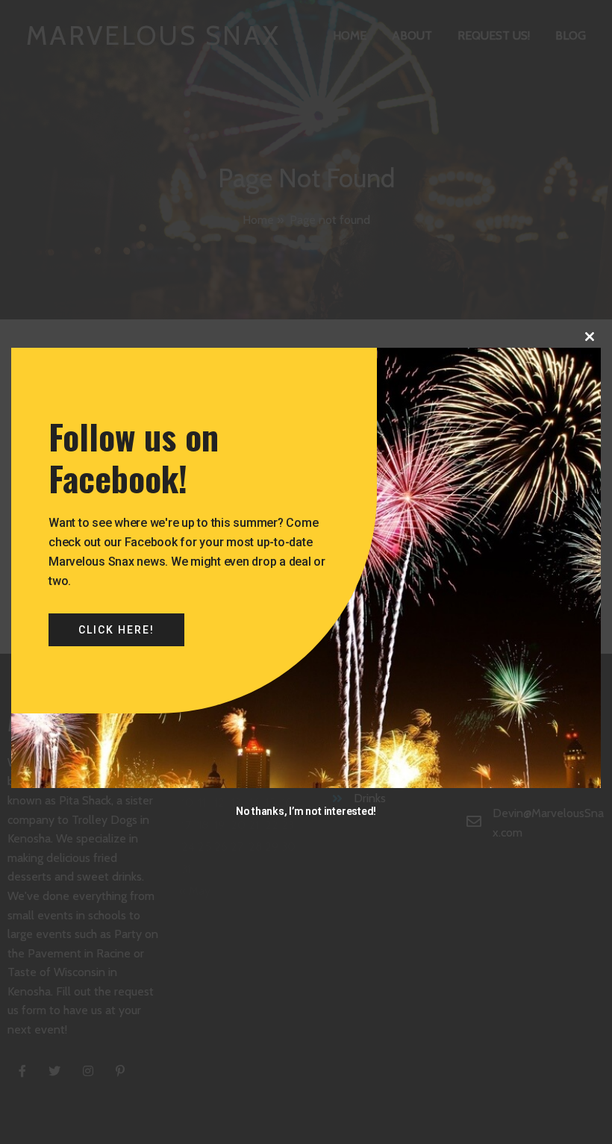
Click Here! (116, 630)
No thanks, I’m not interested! (306, 811)
